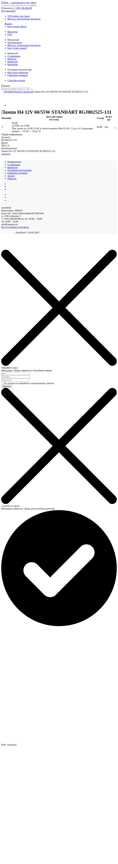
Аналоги (5, 154)
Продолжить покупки (12, 248)
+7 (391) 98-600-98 (22, 8)
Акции (9, 23)
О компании (13, 56)
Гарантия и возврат (17, 75)
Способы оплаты (16, 80)
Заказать (6, 386)
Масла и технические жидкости (24, 19)
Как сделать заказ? (17, 26)
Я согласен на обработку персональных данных (29, 383)
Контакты (12, 31)
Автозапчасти (14, 42)
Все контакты (8, 11)
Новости (11, 59)
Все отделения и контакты (15, 227)
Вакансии (12, 61)
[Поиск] (31, 89)
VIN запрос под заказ (18, 16)
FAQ (9, 34)
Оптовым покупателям (19, 170)
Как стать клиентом (17, 72)
